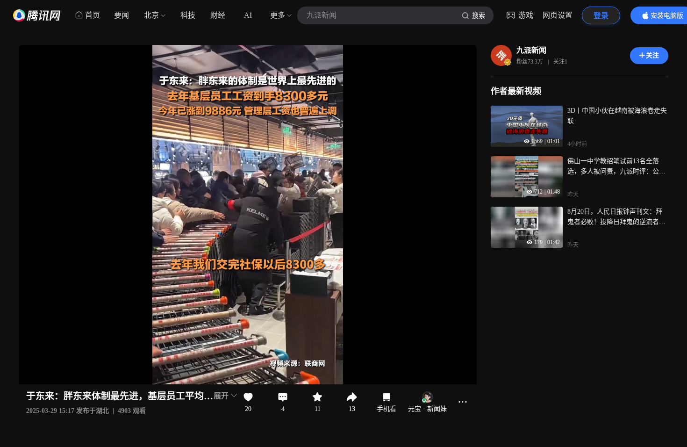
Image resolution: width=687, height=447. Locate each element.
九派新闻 (531, 50)
